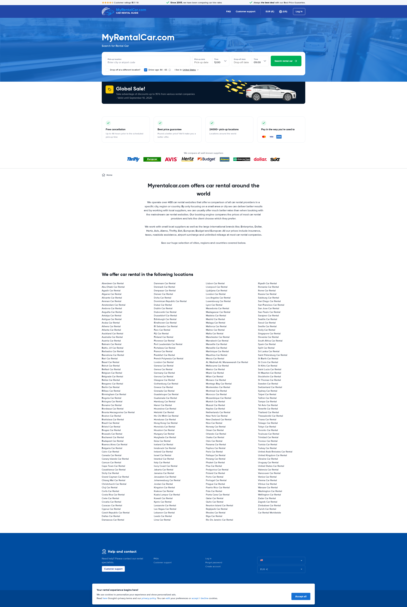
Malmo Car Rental (215, 329)
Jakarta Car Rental (163, 469)
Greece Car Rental (163, 387)
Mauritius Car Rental (216, 355)
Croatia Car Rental (111, 501)
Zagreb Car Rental (267, 501)
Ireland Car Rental (163, 451)
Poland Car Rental (215, 473)
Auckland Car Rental (112, 333)
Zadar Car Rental (267, 498)
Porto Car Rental (214, 476)
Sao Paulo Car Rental (269, 312)
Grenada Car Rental (164, 390)
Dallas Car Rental (111, 516)
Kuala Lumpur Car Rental (167, 494)
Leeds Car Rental (163, 516)
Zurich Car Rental (267, 509)
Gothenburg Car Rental (166, 383)
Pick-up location (114, 59)
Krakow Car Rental (163, 491)
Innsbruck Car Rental (165, 448)
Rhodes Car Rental (215, 512)
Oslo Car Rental (214, 441)
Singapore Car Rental (269, 333)
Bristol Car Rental (111, 426)
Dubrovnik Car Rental (165, 312)
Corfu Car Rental (110, 491)
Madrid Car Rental (215, 319)
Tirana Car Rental (267, 419)
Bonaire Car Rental (112, 405)
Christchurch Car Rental (114, 484)
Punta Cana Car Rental (218, 494)
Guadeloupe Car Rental (166, 394)
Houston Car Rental (164, 430)
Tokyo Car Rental (267, 426)
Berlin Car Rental (111, 387)
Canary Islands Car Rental (115, 458)
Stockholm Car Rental (269, 376)
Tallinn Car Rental (267, 398)
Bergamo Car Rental (112, 383)
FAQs (156, 558)
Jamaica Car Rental (164, 473)
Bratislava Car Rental (113, 419)
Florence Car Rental (164, 340)
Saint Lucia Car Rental (269, 369)
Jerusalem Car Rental (165, 476)
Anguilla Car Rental (112, 312)
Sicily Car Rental (110, 473)
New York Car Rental (217, 415)
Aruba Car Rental (111, 322)
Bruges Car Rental (111, 430)
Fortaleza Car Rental (164, 347)
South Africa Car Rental (270, 340)
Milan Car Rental (214, 376)
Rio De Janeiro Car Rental (219, 519)
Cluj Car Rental (109, 487)
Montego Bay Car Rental (219, 383)
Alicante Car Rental (112, 297)
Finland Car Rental (163, 337)
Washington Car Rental (270, 491)
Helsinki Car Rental (164, 412)
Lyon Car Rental (214, 304)
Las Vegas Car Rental (165, 509)
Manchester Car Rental (218, 337)
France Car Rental (163, 351)
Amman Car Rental (111, 301)
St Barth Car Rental (268, 358)
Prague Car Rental (215, 484)
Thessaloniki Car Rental (270, 415)
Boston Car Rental (111, 415)
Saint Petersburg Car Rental (272, 355)
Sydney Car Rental (267, 390)
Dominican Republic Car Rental (170, 301)
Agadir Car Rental (111, 290)
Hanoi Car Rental (163, 405)
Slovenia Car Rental (268, 337)
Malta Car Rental (214, 333)
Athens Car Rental (111, 326)
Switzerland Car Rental (270, 387)
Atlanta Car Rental (111, 329)
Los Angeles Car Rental (218, 297)
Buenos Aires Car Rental (114, 444)
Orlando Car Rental (216, 433)
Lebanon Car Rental (164, 512)
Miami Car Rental (215, 372)
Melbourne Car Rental (217, 365)
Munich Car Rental (215, 401)
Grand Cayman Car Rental (115, 476)
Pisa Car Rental (214, 466)
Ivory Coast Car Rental (165, 466)
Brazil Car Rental (110, 423)
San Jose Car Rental (268, 308)
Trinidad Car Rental (268, 437)
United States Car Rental (271, 466)
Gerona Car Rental (163, 376)
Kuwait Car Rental (163, 498)
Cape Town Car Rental (113, 466)
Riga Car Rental (214, 516)
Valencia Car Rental (268, 469)
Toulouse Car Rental (268, 433)
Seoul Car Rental (267, 322)
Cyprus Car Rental (111, 509)
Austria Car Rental (111, 340)
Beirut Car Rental (111, 365)
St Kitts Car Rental (267, 365)
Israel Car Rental (162, 455)
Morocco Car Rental (216, 394)
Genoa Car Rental (163, 369)
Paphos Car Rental (215, 448)
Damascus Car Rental (113, 519)
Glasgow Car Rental (164, 380)
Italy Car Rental (162, 462)
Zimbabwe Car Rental (269, 505)
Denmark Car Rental (164, 286)
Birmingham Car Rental (114, 394)
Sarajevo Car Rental (268, 315)
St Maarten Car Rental (269, 372)
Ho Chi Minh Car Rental (166, 415)
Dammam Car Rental (165, 283)
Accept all (301, 596)
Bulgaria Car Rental (112, 448)
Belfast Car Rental (111, 369)
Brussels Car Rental (112, 433)
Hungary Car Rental (164, 433)
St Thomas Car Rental (269, 380)
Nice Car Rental (214, 423)
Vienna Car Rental (267, 480)
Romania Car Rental (268, 286)
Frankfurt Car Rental (164, 355)
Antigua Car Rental (112, 319)
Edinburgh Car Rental (165, 319)
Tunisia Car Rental (267, 444)
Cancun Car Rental (111, 462)
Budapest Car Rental (113, 441)
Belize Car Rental (111, 380)
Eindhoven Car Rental (165, 322)
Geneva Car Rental (163, 365)
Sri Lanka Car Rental (268, 351)
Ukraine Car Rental (268, 458)
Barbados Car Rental (113, 351)
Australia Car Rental (112, 337)
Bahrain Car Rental (111, 344)
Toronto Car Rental (268, 430)
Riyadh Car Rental (267, 283)
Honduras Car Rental (165, 419)
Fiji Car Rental (161, 333)
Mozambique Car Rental (218, 398)
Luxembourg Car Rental (218, 301)
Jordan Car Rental (163, 484)
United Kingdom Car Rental (272, 455)
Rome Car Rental (267, 290)
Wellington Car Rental (269, 494)
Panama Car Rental (216, 444)
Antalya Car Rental (111, 315)
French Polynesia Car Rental (168, 358)
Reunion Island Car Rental (219, 505)
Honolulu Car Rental (164, 426)
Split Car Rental (266, 347)
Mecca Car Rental (215, 358)
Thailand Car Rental (268, 412)
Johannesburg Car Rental (167, 480)
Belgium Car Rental (112, 372)
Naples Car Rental (215, 408)
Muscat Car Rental (215, 405)
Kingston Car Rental (164, 487)
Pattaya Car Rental (215, 455)
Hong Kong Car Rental (166, 423)
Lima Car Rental (162, 519)
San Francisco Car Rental (271, 304)
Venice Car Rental (267, 476)
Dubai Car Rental (163, 304)
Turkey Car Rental (267, 448)
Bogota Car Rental (111, 398)
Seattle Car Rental (267, 319)
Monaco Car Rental (216, 380)
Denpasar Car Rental (165, 290)
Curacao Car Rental (112, 505)
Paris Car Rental (214, 451)
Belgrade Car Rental (112, 376)
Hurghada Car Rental (165, 437)
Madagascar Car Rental (218, 312)
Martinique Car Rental (217, 351)
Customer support (245, 11)
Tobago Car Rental (268, 423)
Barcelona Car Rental (113, 355)
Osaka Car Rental (215, 437)
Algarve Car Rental (111, 294)
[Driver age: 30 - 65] (145, 69)
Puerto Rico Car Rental (218, 487)
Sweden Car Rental (268, 383)
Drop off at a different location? (125, 69)
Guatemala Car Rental (165, 398)
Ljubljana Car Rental (216, 290)
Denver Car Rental (163, 294)
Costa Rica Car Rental (113, 494)
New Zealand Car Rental (218, 419)
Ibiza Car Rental (162, 441)
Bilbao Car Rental (111, 390)
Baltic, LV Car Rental (112, 347)
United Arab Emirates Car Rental (275, 451)
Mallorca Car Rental (216, 326)
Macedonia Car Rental (217, 308)
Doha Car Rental (162, 297)
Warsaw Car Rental (268, 487)
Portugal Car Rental (216, 480)
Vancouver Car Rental (269, 473)
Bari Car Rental (110, 358)
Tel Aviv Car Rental (268, 405)
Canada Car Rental (111, 455)
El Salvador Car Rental (166, 326)
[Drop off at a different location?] (107, 69)
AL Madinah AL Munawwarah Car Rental (227, 362)
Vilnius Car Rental (267, 484)
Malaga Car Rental (215, 322)
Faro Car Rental (162, 329)
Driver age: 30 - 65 (157, 69)
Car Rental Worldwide (269, 512)
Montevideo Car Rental (218, 387)
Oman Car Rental (215, 430)
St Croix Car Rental (268, 362)
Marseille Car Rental (216, 344)
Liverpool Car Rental (217, 286)
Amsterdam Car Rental (113, 304)
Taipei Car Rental (267, 394)
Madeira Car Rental (216, 315)
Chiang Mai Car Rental (113, 480)
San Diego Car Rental (269, 301)
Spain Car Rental (267, 344)
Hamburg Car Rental (164, 401)
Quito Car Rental (214, 501)
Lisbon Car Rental (215, 283)
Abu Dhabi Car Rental (113, 286)
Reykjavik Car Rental (217, 509)
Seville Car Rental (267, 326)
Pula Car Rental (214, 491)
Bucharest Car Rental (113, 437)
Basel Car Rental (110, 362)
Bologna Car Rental (112, 401)
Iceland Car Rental (163, 444)
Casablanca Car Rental (114, 469)
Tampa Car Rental (267, 401)
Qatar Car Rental (214, 498)
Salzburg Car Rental (268, 297)
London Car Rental (164, 362)
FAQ (228, 11)
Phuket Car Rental (215, 462)
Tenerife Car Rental (268, 408)
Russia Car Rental (267, 294)
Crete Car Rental (110, 498)
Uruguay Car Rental (268, 462)
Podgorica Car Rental (217, 469)
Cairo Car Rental (110, 451)
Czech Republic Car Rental (116, 512)
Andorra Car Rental (112, 308)
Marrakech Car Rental (217, 340)
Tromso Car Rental (268, 441)
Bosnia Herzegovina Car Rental (118, 412)
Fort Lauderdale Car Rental (168, 344)
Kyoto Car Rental (163, 501)
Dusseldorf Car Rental (165, 315)
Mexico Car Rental (215, 369)
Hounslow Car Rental (165, 408)
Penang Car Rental (215, 458)
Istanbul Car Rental (164, 458)
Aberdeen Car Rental (113, 283)
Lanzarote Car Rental (165, 505)
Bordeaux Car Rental (113, 408)
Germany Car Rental (164, 372)
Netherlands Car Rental (218, 412)
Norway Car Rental (216, 426)
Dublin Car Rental (163, 308)
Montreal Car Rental (216, 390)
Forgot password (213, 562)
